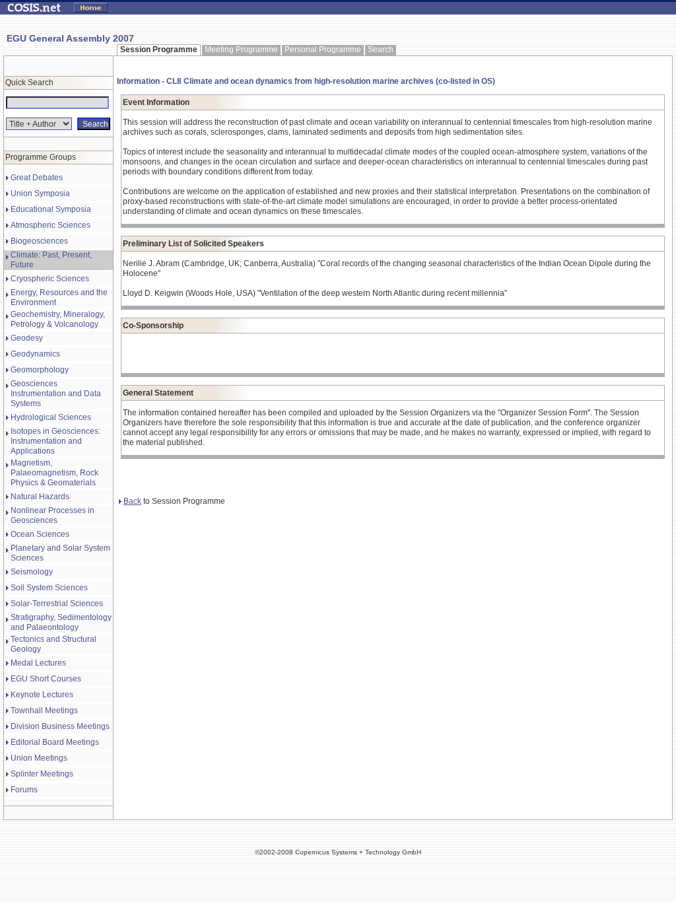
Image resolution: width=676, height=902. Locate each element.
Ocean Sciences (40, 534)
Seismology (32, 571)
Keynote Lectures (42, 694)
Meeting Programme (241, 49)
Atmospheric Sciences (50, 225)
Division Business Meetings (60, 726)
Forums (24, 789)
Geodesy (27, 338)
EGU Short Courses (46, 678)
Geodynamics (35, 354)
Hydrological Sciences (51, 417)
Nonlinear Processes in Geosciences (52, 515)
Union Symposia (40, 193)
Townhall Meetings (44, 710)
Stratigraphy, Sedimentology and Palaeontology (61, 622)
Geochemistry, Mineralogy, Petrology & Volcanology (58, 319)
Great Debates (37, 177)
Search (380, 49)
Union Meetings (39, 758)
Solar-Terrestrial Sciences (57, 603)
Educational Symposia (51, 209)
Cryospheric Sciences (50, 278)
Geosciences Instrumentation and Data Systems (56, 393)
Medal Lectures (38, 663)
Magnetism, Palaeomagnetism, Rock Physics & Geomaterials (54, 472)
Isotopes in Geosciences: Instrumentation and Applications (55, 441)
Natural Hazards (40, 496)
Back (132, 501)
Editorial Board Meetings (55, 742)
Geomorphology (40, 369)
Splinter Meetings (42, 774)
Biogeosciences (39, 241)
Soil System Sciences (49, 587)
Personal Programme (323, 49)
